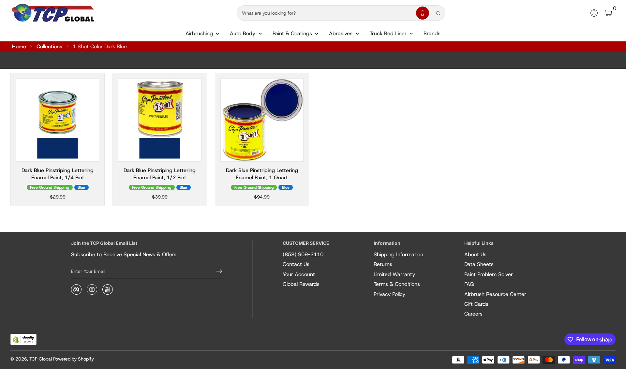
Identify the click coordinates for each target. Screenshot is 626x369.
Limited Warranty (394, 274)
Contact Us (296, 264)
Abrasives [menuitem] (340, 33)
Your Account (299, 274)
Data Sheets (479, 264)
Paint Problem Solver (488, 274)
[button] (422, 13)
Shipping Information (398, 254)
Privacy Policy (389, 294)
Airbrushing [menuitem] (199, 33)
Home (19, 46)
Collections (49, 46)
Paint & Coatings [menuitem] (292, 33)
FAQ (469, 284)
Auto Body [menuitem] (242, 33)
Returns (383, 264)
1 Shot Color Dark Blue (100, 46)
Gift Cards (476, 304)
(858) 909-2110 (303, 254)
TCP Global (40, 359)
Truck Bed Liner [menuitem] (388, 33)
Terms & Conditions (397, 284)
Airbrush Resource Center (495, 294)
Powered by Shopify (73, 359)
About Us (475, 254)
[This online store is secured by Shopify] (23, 339)
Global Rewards (301, 284)
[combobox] (325, 13)
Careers (473, 313)
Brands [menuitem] (432, 33)
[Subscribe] (216, 271)
